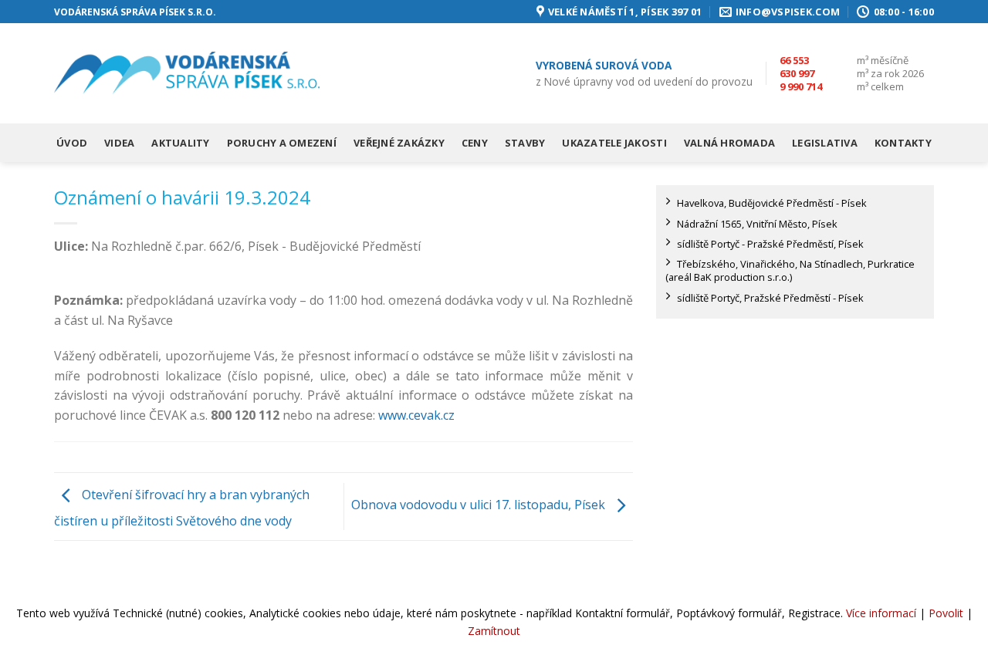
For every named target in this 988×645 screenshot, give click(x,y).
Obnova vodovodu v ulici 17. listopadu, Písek (479, 505)
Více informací (881, 613)
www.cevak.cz (416, 415)
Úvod (71, 143)
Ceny (475, 143)
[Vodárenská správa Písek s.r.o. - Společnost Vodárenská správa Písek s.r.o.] (187, 73)
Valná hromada (729, 143)
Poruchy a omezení (282, 143)
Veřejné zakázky (399, 143)
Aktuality (180, 143)
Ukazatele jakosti (614, 143)
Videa (119, 143)
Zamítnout (494, 630)
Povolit (946, 613)
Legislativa (825, 143)
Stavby (525, 143)
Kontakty (903, 143)
